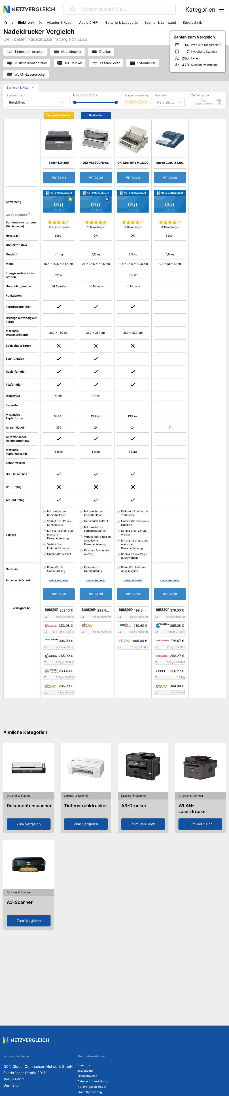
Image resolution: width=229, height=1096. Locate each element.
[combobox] (157, 102)
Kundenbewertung (136, 95)
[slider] (74, 102)
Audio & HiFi (89, 22)
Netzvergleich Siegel (91, 1086)
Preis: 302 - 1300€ (85, 95)
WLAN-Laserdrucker (192, 808)
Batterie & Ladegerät (121, 22)
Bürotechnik (192, 22)
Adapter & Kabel (59, 22)
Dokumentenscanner (29, 805)
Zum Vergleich (29, 824)
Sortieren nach (16, 95)
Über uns (83, 1065)
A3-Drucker (133, 805)
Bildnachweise (87, 1076)
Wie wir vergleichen (17, 214)
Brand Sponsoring (89, 1092)
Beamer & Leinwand (160, 22)
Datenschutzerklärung (92, 1081)
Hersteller (161, 95)
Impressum (85, 1070)
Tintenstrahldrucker (85, 805)
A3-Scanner (20, 902)
